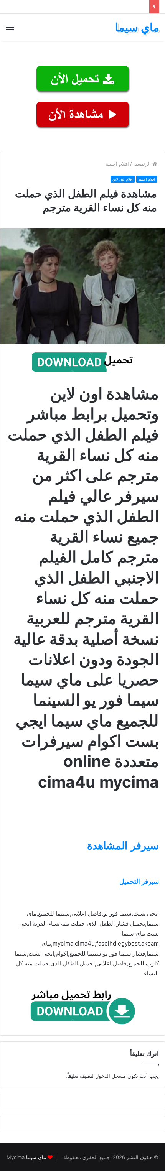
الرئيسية (142, 164)
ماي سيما (36, 1157)
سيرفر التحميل (139, 881)
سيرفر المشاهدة (123, 845)
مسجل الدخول (110, 1076)
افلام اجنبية (117, 164)
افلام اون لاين (122, 179)
